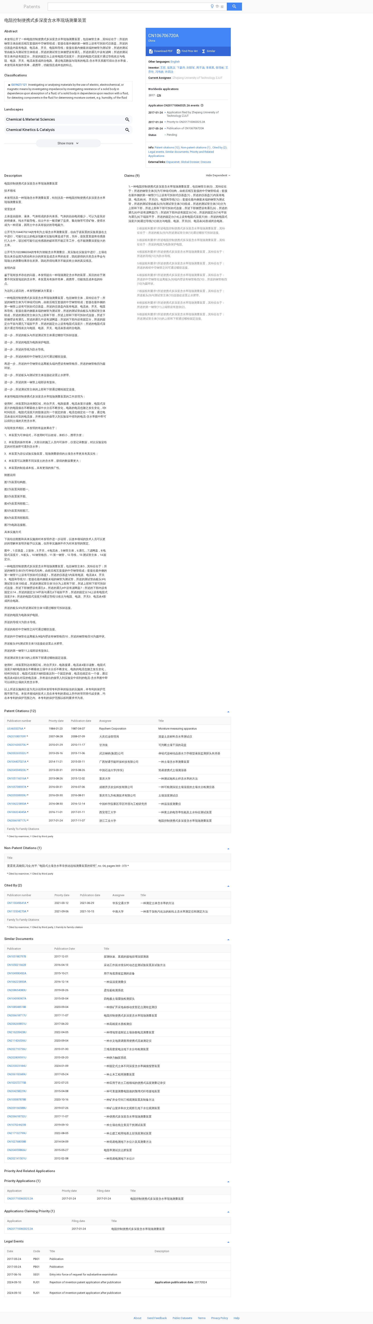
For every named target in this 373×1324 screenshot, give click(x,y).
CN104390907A (16, 998)
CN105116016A (17, 778)
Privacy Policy (219, 1318)
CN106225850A (17, 803)
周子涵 (200, 67)
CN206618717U (17, 820)
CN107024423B (16, 1124)
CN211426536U (16, 1040)
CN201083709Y (17, 736)
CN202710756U (16, 1049)
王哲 (163, 67)
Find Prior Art (189, 51)
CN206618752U (16, 1116)
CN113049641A (17, 903)
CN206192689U (16, 1074)
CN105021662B (16, 964)
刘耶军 (190, 67)
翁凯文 (171, 67)
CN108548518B (16, 1007)
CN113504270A (17, 911)
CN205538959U (17, 795)
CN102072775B (16, 1082)
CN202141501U (16, 1158)
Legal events (156, 151)
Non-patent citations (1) (195, 147)
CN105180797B (16, 956)
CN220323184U (16, 1065)
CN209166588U (16, 1108)
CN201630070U (17, 744)
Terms (201, 1318)
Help (237, 1318)
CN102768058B (16, 1141)
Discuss (206, 162)
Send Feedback (157, 1318)
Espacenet (173, 162)
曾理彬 (220, 67)
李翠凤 (210, 67)
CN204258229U (16, 1091)
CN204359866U (16, 1150)
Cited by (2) (219, 147)
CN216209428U (16, 1032)
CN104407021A (17, 761)
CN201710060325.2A (20, 1198)
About (137, 1318)
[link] (68, 91)
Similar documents (177, 151)
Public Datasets (182, 1318)
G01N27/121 (19, 84)
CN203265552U (17, 753)
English (175, 61)
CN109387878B (16, 1099)
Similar (210, 51)
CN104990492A (16, 973)
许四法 (169, 71)
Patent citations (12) (167, 147)
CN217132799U (16, 1133)
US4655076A (15, 728)
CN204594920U (17, 770)
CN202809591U (16, 1057)
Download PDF (163, 51)
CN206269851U (16, 1023)
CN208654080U (16, 990)
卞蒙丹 (181, 67)
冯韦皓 (159, 71)
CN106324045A (17, 812)
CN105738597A (17, 786)
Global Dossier (190, 162)
